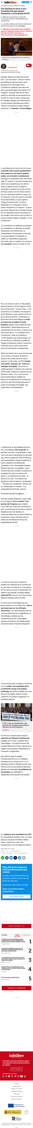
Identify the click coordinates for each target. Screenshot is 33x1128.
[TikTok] (25, 1076)
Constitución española (7, 853)
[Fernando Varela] (3, 66)
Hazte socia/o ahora (16, 896)
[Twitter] (12, 1076)
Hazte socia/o (16, 1069)
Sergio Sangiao (6, 944)
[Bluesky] (9, 1076)
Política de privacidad (16, 1096)
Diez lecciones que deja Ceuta (10, 977)
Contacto (16, 1083)
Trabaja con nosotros (16, 1088)
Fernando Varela (12, 67)
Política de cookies (16, 1099)
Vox (8, 851)
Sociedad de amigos (16, 1091)
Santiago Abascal (15, 851)
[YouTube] (21, 1076)
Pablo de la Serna (6, 962)
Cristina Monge (6, 979)
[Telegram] (15, 1076)
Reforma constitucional (21, 853)
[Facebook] (6, 1076)
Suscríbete (25, 2)
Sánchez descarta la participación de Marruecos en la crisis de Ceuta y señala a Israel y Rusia (13, 968)
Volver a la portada (17, 988)
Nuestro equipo (16, 1086)
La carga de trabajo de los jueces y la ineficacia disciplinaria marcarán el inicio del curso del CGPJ (12, 950)
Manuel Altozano (6, 953)
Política (3, 851)
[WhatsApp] (3, 1076)
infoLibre (4, 971)
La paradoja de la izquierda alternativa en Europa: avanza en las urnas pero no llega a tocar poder (13, 959)
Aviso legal (16, 1094)
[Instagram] (18, 1076)
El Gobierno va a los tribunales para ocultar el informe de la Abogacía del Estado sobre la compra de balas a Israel (13, 940)
